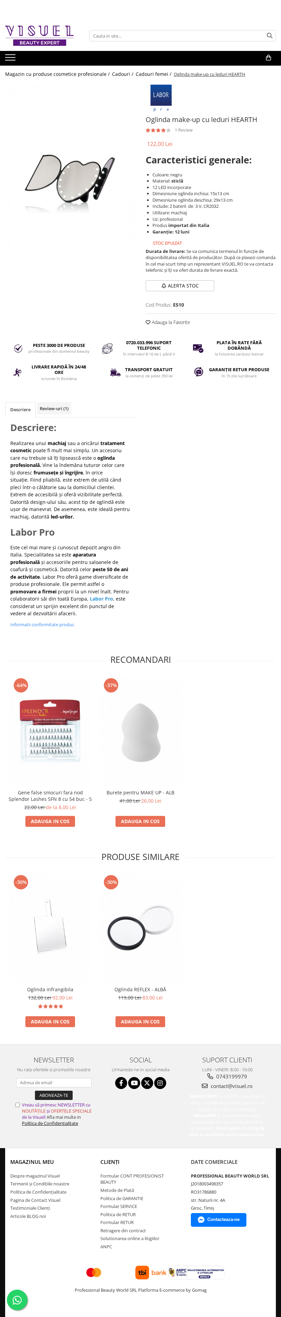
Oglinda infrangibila (50, 989)
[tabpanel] (70, 168)
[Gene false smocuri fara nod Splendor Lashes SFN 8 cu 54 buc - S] (50, 731)
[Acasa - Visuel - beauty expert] (39, 36)
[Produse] (11, 59)
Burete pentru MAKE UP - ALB (140, 792)
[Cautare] (270, 35)
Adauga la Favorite (170, 322)
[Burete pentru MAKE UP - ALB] (140, 731)
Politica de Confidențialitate (38, 1192)
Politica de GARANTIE (121, 1198)
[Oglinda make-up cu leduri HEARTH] (70, 168)
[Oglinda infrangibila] (50, 928)
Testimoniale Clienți (30, 1208)
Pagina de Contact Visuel (35, 1200)
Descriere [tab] (20, 409)
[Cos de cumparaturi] (268, 58)
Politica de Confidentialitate (50, 1123)
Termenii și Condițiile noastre (39, 1184)
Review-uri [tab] (54, 408)
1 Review (184, 130)
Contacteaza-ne (223, 1219)
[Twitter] (147, 1083)
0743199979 (231, 1076)
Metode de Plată (117, 1190)
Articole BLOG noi (28, 1216)
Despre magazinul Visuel (35, 1176)
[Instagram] (160, 1083)
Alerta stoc (183, 285)
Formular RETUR (117, 1222)
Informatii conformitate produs (42, 624)
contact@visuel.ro (231, 1086)
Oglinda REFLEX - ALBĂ (140, 989)
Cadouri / (123, 74)
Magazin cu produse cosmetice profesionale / (58, 74)
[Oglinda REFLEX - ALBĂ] (140, 928)
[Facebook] (121, 1083)
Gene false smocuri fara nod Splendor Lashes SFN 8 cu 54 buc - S (50, 795)
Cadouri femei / (154, 74)
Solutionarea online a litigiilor (129, 1238)
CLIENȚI (110, 1161)
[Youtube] (134, 1083)
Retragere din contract (123, 1230)
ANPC (106, 1247)
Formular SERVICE (118, 1206)
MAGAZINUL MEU (32, 1161)
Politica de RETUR (118, 1214)
